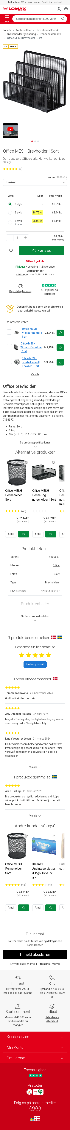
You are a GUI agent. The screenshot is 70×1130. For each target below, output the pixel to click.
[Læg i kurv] (23, 534)
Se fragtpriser (35, 270)
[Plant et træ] (38, 1092)
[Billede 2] (35, 141)
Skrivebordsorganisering (21, 34)
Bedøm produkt (35, 664)
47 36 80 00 (58, 988)
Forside (7, 30)
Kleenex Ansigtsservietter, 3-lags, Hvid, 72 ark (43, 870)
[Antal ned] (9, 237)
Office (56, 565)
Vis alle (35, 374)
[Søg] (63, 18)
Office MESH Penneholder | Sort (14, 495)
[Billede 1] (32, 141)
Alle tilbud (52, 1021)
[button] (10, 46)
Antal (11, 534)
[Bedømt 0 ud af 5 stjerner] (39, 511)
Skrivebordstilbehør (47, 30)
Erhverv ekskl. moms (22, 963)
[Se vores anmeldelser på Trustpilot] (35, 1075)
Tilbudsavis (52, 1017)
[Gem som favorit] (26, 462)
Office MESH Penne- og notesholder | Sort (44, 495)
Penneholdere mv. (50, 34)
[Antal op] (25, 237)
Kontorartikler (24, 30)
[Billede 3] (38, 141)
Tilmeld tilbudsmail (35, 954)
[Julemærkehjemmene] (29, 1092)
